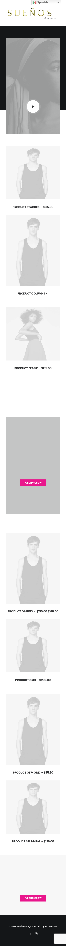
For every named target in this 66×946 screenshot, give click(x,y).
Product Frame (32, 368)
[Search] (48, 12)
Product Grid (33, 680)
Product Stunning (33, 841)
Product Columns (31, 293)
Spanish (42, 2)
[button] (58, 13)
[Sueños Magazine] (31, 13)
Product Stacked (33, 207)
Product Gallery (33, 611)
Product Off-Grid (33, 773)
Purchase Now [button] (33, 482)
